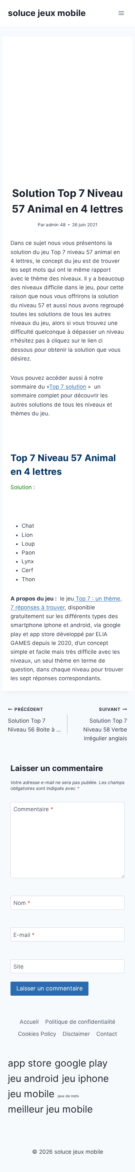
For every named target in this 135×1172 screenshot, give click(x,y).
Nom (21, 903)
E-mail (24, 934)
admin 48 (56, 224)
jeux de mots (68, 1096)
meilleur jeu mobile (50, 1109)
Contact (106, 1034)
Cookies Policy (37, 1034)
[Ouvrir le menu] (121, 13)
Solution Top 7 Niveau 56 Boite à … (34, 720)
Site (18, 966)
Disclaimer (76, 1034)
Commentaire (33, 809)
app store (29, 1063)
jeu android (33, 1078)
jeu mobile (31, 1094)
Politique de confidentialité (80, 1022)
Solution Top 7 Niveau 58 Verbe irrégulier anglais (105, 724)
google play (81, 1063)
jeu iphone (85, 1078)
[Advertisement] (67, 115)
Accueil (29, 1022)
